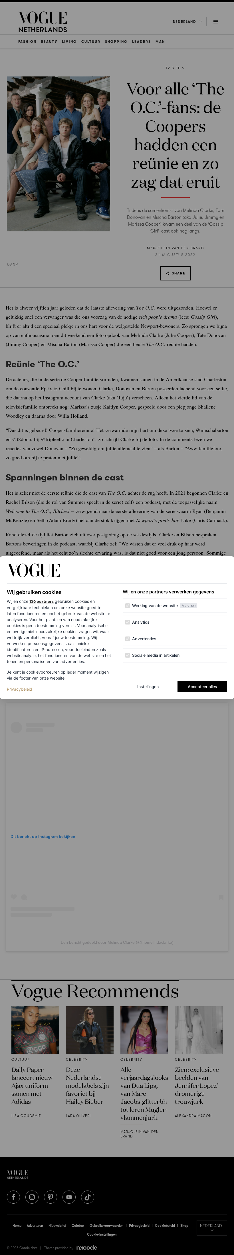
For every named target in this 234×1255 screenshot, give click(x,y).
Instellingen (148, 686)
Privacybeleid (19, 689)
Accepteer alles (202, 686)
